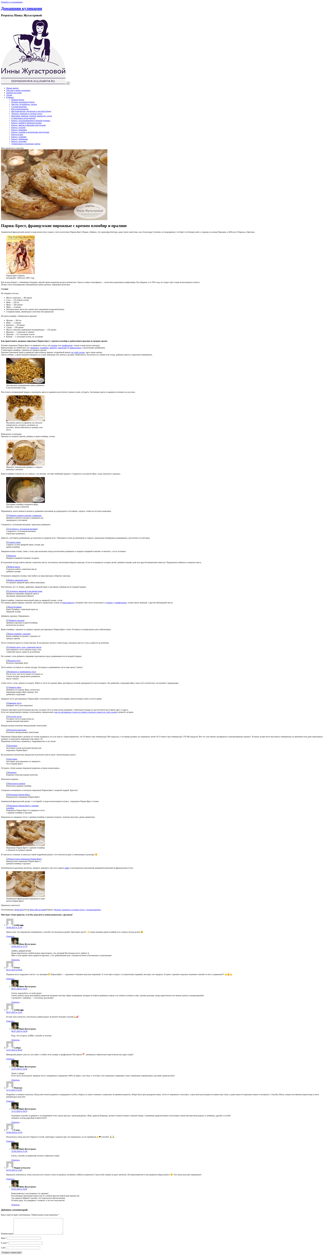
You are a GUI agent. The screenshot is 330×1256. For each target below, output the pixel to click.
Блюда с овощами (19, 130)
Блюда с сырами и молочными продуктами (30, 132)
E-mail (4, 1243)
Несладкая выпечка (19, 109)
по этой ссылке (78, 352)
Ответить (10, 936)
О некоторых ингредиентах (23, 118)
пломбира (44, 348)
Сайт (3, 1248)
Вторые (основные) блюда (22, 102)
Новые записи (12, 88)
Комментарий (7, 1234)
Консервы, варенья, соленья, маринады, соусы (31, 116)
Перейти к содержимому (12, 2)
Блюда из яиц (17, 134)
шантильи (62, 348)
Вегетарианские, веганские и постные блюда (31, 111)
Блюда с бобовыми (19, 139)
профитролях (121, 603)
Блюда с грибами (18, 137)
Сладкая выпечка (19, 107)
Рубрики (10, 97)
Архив (9, 95)
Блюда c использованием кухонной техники (30, 120)
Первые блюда (17, 100)
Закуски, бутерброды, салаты (24, 104)
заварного (34, 348)
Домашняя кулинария (21, 8)
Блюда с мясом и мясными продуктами (28, 125)
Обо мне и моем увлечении (18, 90)
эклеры (54, 345)
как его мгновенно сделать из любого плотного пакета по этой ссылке (86, 712)
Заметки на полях (14, 93)
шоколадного (75, 348)
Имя (3, 1238)
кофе (67, 868)
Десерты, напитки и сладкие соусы (26, 113)
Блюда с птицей (18, 127)
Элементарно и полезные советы (25, 144)
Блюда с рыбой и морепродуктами (26, 123)
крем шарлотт (68, 603)
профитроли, (67, 345)
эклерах (109, 603)
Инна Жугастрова (38, 910)
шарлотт (53, 348)
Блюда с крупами (18, 141)
